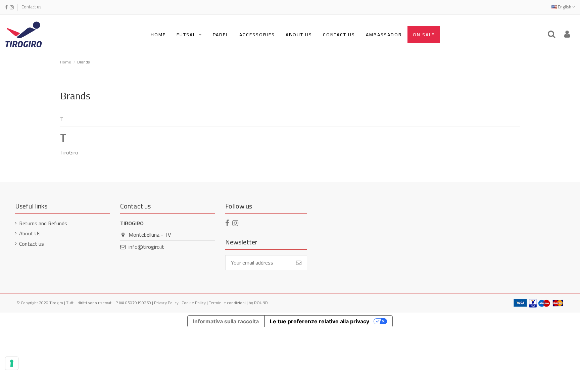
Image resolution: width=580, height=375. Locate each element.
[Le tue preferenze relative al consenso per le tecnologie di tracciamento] (11, 363)
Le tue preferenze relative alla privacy (319, 321)
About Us (30, 233)
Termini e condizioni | (229, 303)
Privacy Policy (166, 303)
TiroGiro (69, 152)
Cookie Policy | (195, 303)
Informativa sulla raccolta (226, 321)
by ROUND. (259, 303)
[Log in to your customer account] (567, 34)
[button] (189, 34)
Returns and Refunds (43, 223)
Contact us (31, 7)
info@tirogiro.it (146, 247)
